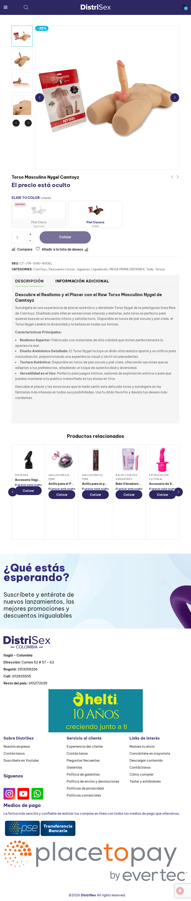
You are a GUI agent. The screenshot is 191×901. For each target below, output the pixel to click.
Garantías (74, 767)
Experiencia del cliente (85, 746)
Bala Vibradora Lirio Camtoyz (138, 484)
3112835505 (21, 676)
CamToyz (40, 269)
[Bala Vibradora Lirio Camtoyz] (129, 459)
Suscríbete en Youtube (21, 760)
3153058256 (27, 669)
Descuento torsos (62, 269)
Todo (149, 269)
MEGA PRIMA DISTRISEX (127, 269)
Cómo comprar (141, 774)
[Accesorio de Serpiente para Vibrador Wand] (162, 459)
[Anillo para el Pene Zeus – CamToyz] (61, 459)
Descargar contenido (146, 760)
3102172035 (37, 683)
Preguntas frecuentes (83, 760)
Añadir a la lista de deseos (62, 249)
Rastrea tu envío (142, 746)
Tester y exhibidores (145, 781)
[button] (184, 6)
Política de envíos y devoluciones (93, 781)
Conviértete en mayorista (150, 753)
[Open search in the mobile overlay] (26, 7)
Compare (24, 249)
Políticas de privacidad (85, 788)
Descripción (29, 281)
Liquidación (99, 269)
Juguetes (83, 269)
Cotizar (28, 490)
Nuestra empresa (16, 746)
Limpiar (46, 198)
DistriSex (21, 475)
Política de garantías (83, 774)
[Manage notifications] (180, 890)
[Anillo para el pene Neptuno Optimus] (95, 459)
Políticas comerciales (84, 795)
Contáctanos (14, 753)
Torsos (160, 269)
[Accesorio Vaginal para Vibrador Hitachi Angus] (28, 459)
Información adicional (82, 281)
